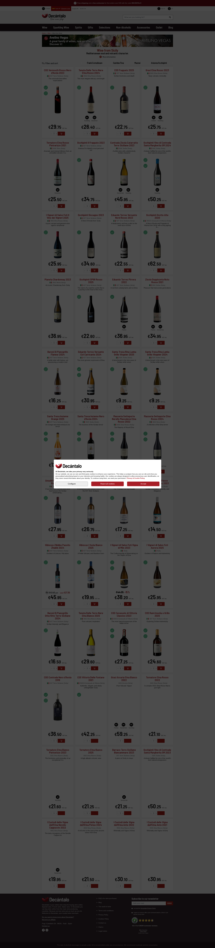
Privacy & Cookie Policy (136, 478)
